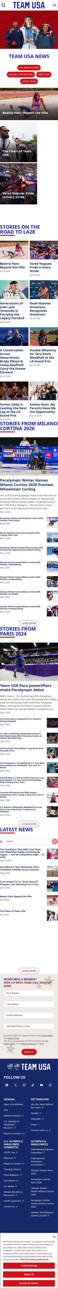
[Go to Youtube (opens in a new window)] (41, 1085)
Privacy (11, 1043)
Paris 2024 (43, 74)
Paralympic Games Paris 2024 (40, 1181)
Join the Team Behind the (42, 1106)
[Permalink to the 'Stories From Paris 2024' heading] (28, 633)
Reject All (29, 1274)
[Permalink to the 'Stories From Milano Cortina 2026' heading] (36, 428)
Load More (29, 623)
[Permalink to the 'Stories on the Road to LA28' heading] (37, 231)
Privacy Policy (47, 1035)
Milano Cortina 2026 (21, 74)
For (10, 1186)
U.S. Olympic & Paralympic (15, 1124)
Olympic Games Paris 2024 (42, 1172)
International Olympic (42, 1151)
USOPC (14, 1200)
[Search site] (55, 841)
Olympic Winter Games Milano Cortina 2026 (42, 1191)
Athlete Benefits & (15, 1193)
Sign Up (29, 1052)
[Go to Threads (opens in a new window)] (50, 1085)
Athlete (14, 1115)
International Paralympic (42, 1161)
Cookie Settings (29, 1265)
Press (13, 1174)
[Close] (54, 1237)
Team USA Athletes (13, 1104)
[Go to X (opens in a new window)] (15, 1085)
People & (14, 1163)
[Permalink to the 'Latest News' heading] (35, 829)
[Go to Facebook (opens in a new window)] (7, 1085)
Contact (11, 1206)
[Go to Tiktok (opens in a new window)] (33, 1085)
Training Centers (12, 1169)
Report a (14, 1133)
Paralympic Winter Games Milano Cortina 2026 (42, 1203)
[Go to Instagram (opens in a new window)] (24, 1085)
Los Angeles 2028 (29, 67)
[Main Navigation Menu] (54, 5)
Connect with (40, 1130)
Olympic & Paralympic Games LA (42, 1214)
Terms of (30, 1043)
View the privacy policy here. (34, 1259)
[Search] (3, 5)
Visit (6, 1110)
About (10, 1157)
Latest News (29, 81)
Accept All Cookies (29, 1283)
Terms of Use (13, 1038)
